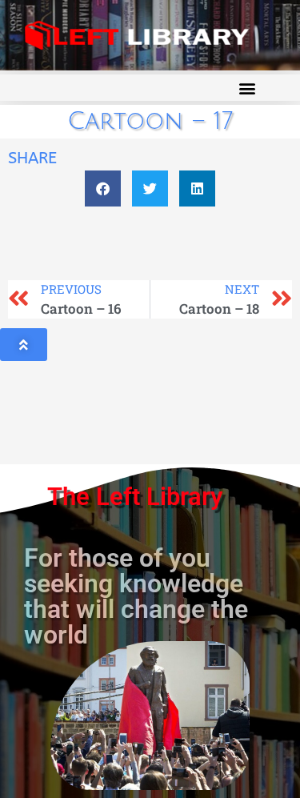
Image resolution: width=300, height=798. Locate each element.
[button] (247, 87)
